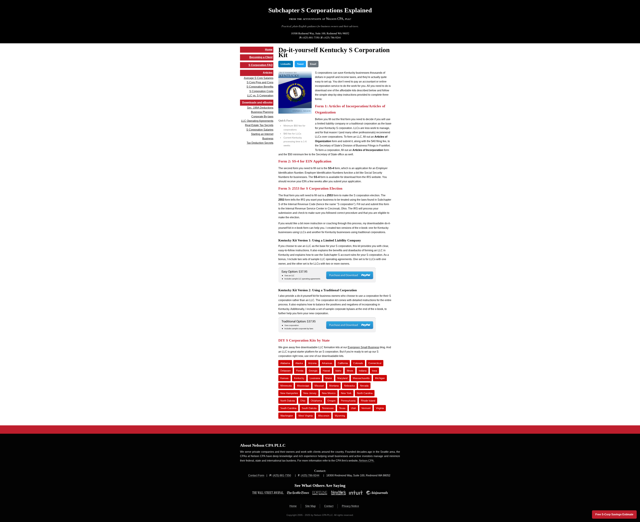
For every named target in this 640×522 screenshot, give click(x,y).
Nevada (364, 385)
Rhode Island (368, 400)
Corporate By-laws (262, 116)
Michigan (380, 378)
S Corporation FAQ (260, 65)
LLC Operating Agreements (257, 120)
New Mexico (329, 393)
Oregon (331, 400)
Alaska (299, 363)
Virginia (380, 408)
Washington (286, 415)
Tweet (300, 64)
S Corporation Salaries (259, 129)
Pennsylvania (348, 400)
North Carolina (364, 393)
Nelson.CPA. (366, 460)
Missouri (319, 385)
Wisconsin (323, 415)
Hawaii (326, 370)
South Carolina (288, 408)
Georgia (313, 370)
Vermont (365, 408)
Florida (299, 370)
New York (346, 393)
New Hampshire (289, 393)
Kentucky (299, 378)
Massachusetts (361, 378)
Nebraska (349, 385)
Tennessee (328, 408)
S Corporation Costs (261, 91)
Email (313, 64)
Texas (342, 408)
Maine (328, 378)
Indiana (362, 370)
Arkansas (327, 363)
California (343, 363)
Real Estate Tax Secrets (259, 125)
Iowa (374, 370)
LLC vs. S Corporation (260, 95)
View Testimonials (320, 493)
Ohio (302, 400)
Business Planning (262, 112)
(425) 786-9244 (332, 37)
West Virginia (305, 415)
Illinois (350, 370)
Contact (328, 506)
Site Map (310, 506)
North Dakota (287, 400)
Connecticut (374, 363)
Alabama (285, 363)
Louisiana (315, 378)
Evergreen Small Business (363, 347)
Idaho (338, 370)
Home (268, 49)
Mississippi (303, 385)
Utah (353, 408)
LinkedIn (286, 64)
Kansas (284, 378)
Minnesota (286, 385)
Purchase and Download (327, 275)
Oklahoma (316, 400)
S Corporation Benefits (259, 86)
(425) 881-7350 (311, 37)
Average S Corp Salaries (258, 78)
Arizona (312, 363)
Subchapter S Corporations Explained (320, 10)
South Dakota (309, 408)
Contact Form (256, 475)
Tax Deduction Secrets (260, 142)
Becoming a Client (260, 57)
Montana (334, 385)
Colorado (358, 363)
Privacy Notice (350, 506)
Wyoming (340, 415)
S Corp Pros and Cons (260, 82)
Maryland (342, 378)
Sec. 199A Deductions (260, 107)
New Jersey (309, 393)
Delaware (285, 370)
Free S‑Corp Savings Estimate (614, 514)
